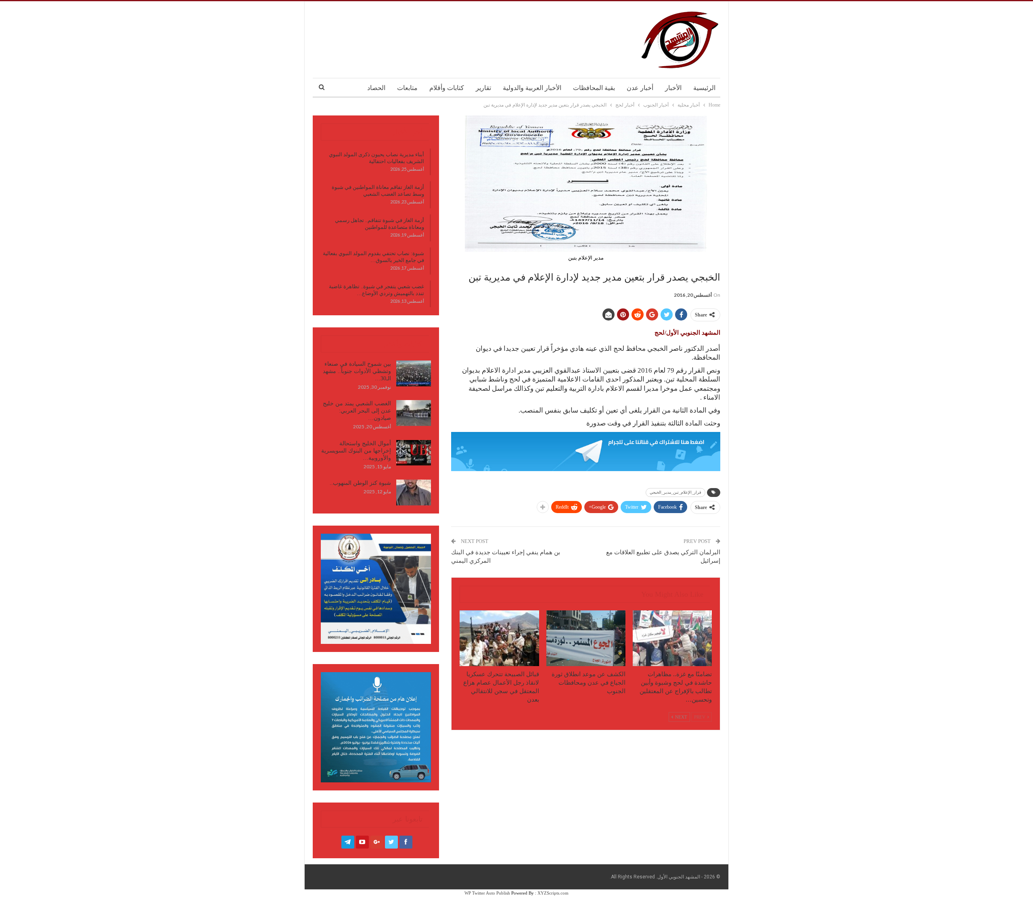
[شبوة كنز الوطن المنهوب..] (413, 492)
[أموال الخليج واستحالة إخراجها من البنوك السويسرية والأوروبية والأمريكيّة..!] (413, 453)
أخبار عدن (640, 87)
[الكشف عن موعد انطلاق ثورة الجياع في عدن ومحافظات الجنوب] (585, 638)
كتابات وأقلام (446, 87)
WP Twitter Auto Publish (487, 893)
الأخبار (673, 87)
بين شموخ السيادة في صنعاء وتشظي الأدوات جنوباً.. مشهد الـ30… (357, 371)
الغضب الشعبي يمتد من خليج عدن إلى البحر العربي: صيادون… (357, 410)
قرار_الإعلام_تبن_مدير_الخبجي (675, 492)
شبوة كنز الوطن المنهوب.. (360, 483)
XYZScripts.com (553, 893)
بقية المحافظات (594, 87)
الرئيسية (704, 87)
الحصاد (376, 87)
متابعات (407, 87)
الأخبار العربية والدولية (532, 87)
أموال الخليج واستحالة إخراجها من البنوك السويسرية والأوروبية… (356, 450)
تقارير (483, 87)
